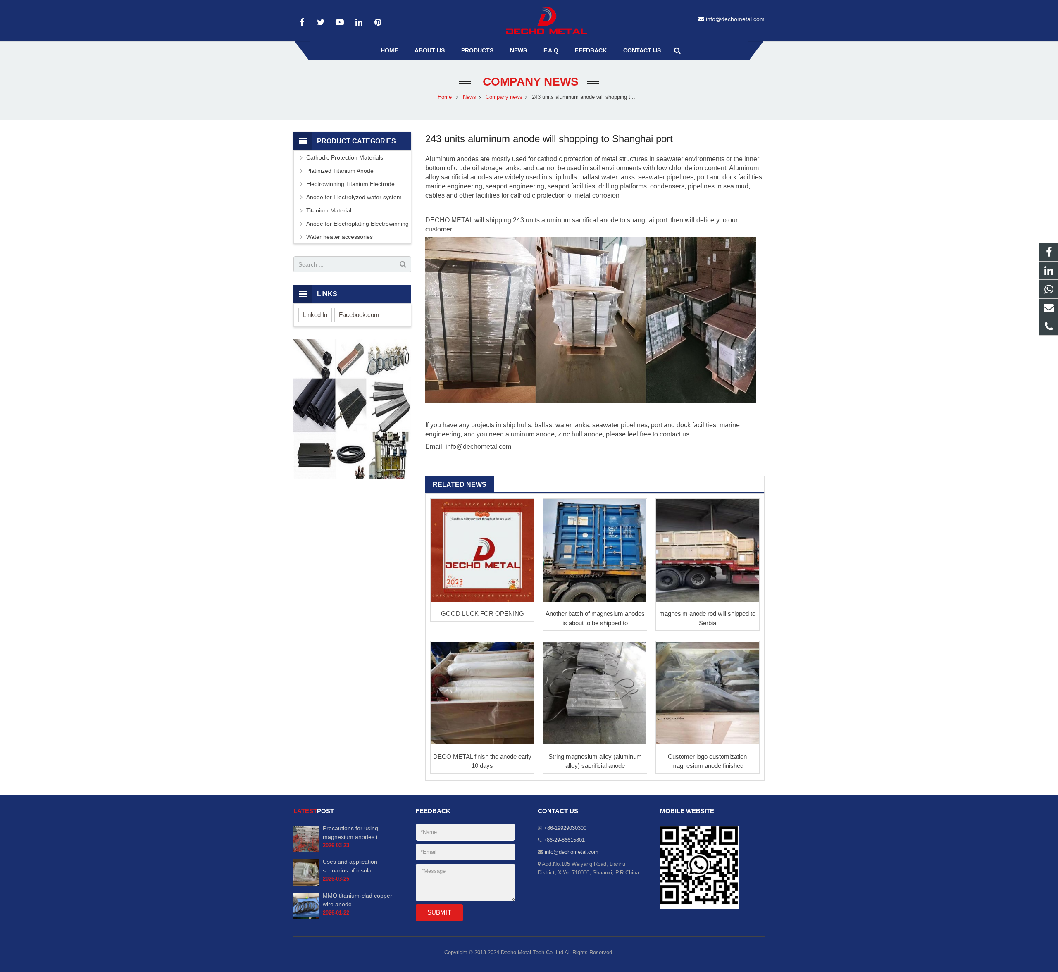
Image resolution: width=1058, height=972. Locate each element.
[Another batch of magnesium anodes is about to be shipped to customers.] (594, 550)
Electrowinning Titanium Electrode (350, 184)
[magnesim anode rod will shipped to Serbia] (707, 550)
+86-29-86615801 (564, 840)
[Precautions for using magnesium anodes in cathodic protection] (306, 850)
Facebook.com (359, 314)
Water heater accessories (339, 236)
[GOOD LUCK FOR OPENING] (482, 550)
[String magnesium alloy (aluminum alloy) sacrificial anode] (594, 693)
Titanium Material (328, 210)
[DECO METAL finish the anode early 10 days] (482, 693)
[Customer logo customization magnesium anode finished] (707, 693)
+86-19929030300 (565, 828)
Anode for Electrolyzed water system (354, 197)
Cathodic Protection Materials (344, 157)
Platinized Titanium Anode (340, 170)
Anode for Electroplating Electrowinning (357, 223)
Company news (529, 81)
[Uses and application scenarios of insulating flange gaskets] (306, 884)
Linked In (315, 314)
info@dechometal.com (735, 19)
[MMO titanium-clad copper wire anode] (306, 917)
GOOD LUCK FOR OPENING (482, 613)
